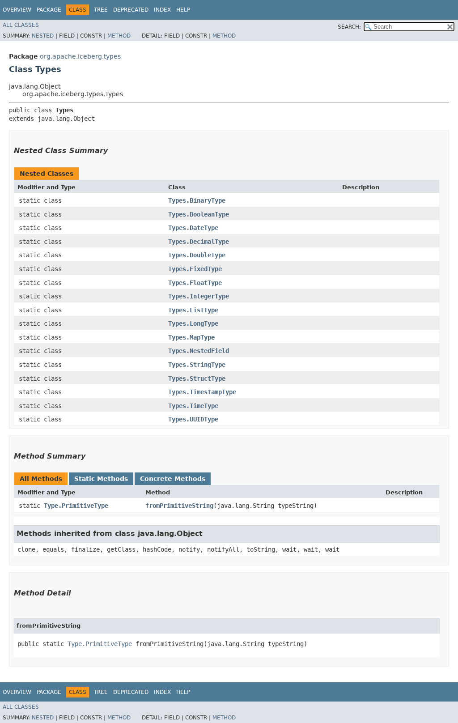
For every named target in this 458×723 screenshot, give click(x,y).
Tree (101, 10)
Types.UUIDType (193, 419)
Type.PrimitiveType (76, 505)
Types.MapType (191, 337)
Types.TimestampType (202, 392)
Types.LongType (193, 323)
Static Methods (101, 478)
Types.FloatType (195, 282)
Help (183, 10)
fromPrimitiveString (179, 505)
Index (162, 10)
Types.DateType (193, 227)
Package (49, 10)
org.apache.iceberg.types (80, 56)
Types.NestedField (198, 350)
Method (119, 36)
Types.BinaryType (196, 200)
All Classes (21, 25)
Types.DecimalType (198, 241)
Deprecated (130, 10)
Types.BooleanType (198, 214)
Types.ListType (193, 310)
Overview (17, 10)
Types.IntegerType (198, 296)
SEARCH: (349, 27)
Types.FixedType (195, 268)
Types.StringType (196, 364)
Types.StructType (196, 378)
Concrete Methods (172, 478)
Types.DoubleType (196, 255)
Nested (43, 36)
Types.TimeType (193, 405)
